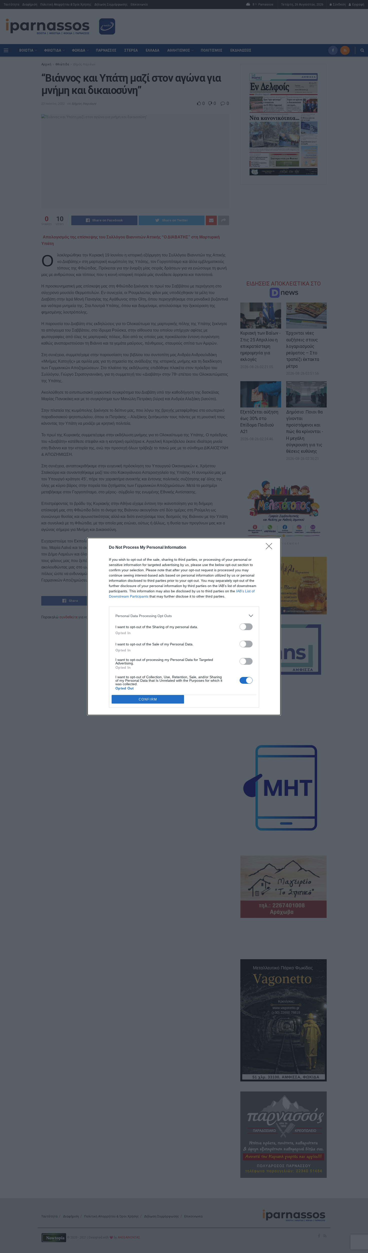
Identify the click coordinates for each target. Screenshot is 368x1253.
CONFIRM (148, 699)
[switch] (246, 626)
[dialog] (184, 626)
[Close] (270, 547)
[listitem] (184, 615)
